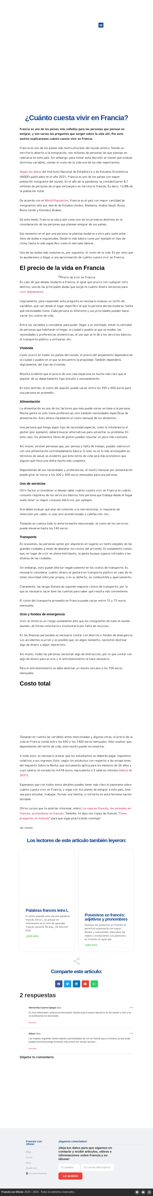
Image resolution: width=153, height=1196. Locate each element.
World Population (56, 200)
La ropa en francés (95, 808)
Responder (33, 1022)
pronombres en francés (48, 813)
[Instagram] (149, 1192)
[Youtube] (143, 1192)
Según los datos (30, 171)
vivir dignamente (31, 291)
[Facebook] (137, 1192)
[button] (100, 25)
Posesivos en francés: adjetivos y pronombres (106, 917)
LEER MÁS (32, 936)
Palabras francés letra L (47, 910)
